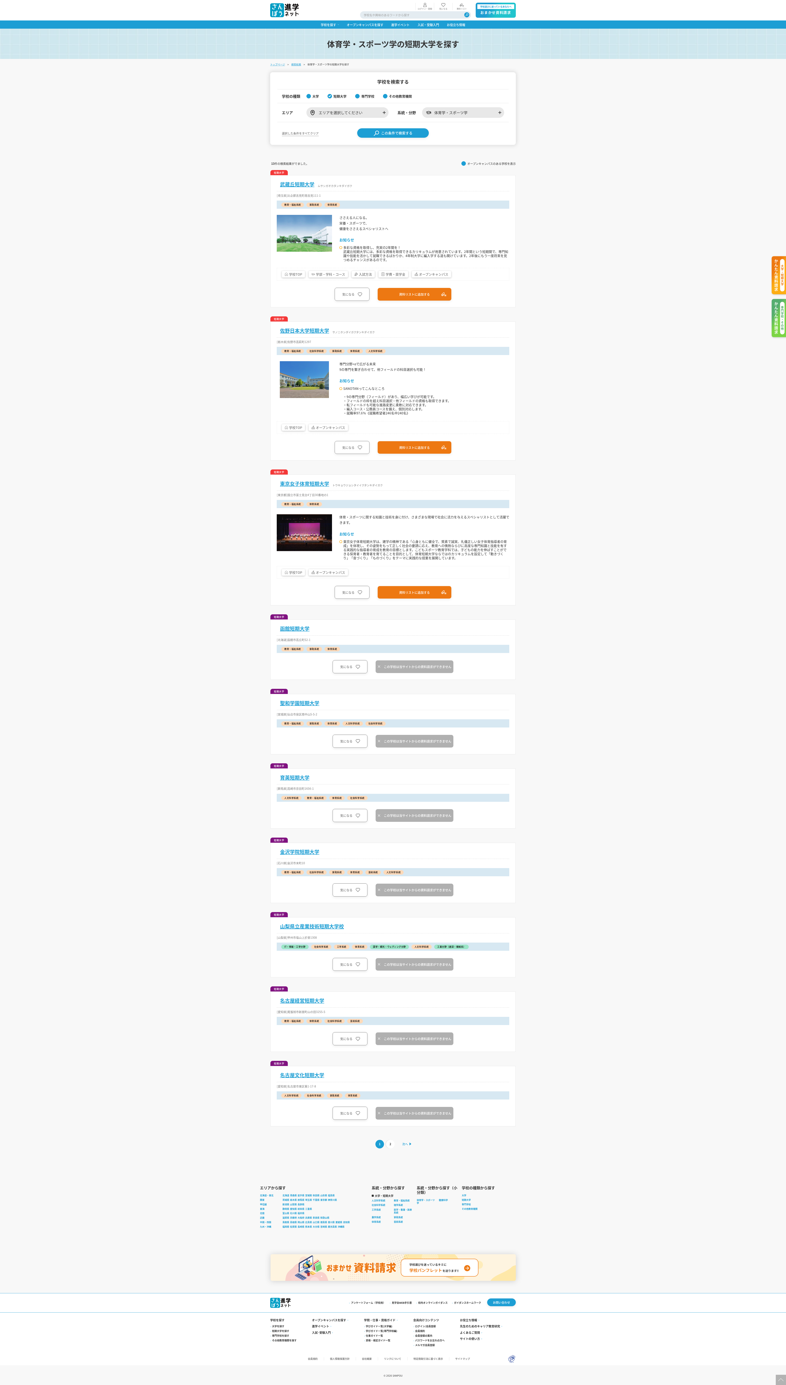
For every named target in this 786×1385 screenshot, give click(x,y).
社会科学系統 (378, 1205)
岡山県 (301, 1222)
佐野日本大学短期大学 (304, 330)
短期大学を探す (280, 1331)
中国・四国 (265, 1222)
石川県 (293, 1213)
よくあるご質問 (470, 1332)
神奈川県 (332, 1199)
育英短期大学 (294, 777)
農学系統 (376, 1217)
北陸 (262, 1213)
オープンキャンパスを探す (329, 1320)
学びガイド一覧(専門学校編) (381, 1331)
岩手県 (301, 1195)
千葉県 (316, 1199)
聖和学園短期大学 (299, 702)
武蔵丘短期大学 (297, 184)
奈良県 (316, 1217)
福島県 (331, 1195)
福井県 (301, 1213)
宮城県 (308, 1195)
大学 (464, 1195)
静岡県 (285, 1208)
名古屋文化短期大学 (302, 1074)
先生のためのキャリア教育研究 (480, 1326)
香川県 (331, 1222)
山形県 (323, 1195)
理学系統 (398, 1205)
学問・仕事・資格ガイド (379, 1320)
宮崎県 (323, 1226)
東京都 (323, 1199)
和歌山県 (324, 1217)
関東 (262, 1199)
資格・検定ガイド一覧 (378, 1340)
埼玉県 (308, 1199)
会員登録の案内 (423, 1335)
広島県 (308, 1222)
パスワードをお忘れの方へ (430, 1340)
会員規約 (420, 1331)
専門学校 (466, 1204)
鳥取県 (285, 1222)
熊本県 (308, 1226)
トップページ (277, 64)
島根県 (293, 1222)
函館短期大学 (294, 628)
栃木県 (293, 1199)
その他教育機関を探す (284, 1340)
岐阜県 (301, 1208)
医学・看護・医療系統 (403, 1211)
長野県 (301, 1204)
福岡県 (285, 1226)
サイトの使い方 (470, 1339)
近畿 (262, 1217)
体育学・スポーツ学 (426, 1201)
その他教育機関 (470, 1208)
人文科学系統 (378, 1200)
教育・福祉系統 (402, 1200)
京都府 (293, 1217)
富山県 (285, 1213)
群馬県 (301, 1199)
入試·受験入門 (321, 1332)
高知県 (346, 1222)
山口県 (316, 1222)
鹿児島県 (332, 1226)
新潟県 (285, 1204)
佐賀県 (293, 1226)
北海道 (285, 1195)
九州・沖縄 (265, 1226)
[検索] (466, 14)
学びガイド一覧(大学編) (379, 1326)
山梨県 (293, 1204)
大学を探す (278, 1326)
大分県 (316, 1226)
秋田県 (316, 1195)
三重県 (308, 1208)
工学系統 (376, 1209)
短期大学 (466, 1199)
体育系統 (376, 1221)
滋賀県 (285, 1217)
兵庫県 (308, 1217)
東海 (262, 1208)
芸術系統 (398, 1221)
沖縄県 (341, 1226)
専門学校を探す (280, 1335)
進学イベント (320, 1326)
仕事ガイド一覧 (374, 1335)
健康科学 (443, 1200)
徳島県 (323, 1222)
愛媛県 (338, 1222)
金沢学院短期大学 (299, 851)
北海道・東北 (266, 1195)
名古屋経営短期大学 (302, 1000)
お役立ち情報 (468, 1320)
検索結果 (296, 64)
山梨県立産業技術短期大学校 (312, 926)
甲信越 (263, 1204)
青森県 (293, 1195)
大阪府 (301, 1217)
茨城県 (285, 1199)
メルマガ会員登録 (425, 1345)
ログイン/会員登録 (425, 1326)
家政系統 (398, 1217)
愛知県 (293, 1208)
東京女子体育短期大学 (304, 483)
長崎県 (301, 1226)
